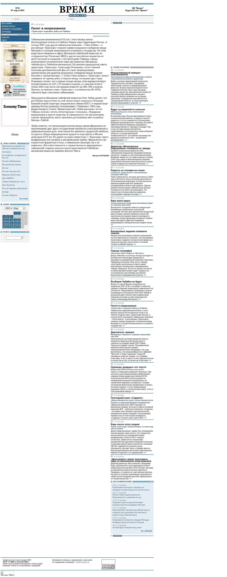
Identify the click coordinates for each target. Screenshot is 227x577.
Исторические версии (11, 164)
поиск (71, 19)
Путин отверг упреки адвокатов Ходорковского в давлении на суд (126, 496)
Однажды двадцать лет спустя (128, 367)
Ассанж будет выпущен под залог (126, 527)
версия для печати (101, 36)
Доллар (5, 192)
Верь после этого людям (125, 424)
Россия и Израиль (9, 195)
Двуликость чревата (122, 332)
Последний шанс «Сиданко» (127, 398)
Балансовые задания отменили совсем (129, 232)
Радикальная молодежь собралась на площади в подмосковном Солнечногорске (130, 488)
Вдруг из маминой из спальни (128, 109)
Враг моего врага (120, 201)
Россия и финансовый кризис (14, 188)
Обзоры (15, 134)
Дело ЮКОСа (8, 178)
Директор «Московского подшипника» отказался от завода (130, 147)
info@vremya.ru (82, 562)
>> (140, 103)
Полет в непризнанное (123, 306)
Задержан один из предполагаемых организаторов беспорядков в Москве (128, 503)
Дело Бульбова (8, 185)
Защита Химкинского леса (13, 181)
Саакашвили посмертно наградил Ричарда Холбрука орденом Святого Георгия (130, 521)
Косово (5, 168)
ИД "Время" (138, 8)
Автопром (6, 152)
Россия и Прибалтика (11, 161)
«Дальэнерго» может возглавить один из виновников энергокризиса (131, 460)
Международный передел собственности (126, 74)
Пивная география (121, 251)
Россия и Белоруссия (11, 171)
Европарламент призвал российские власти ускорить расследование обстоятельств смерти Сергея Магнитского (131, 512)
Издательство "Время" (136, 10)
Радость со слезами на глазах (128, 170)
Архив (16, 19)
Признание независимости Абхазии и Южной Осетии (13, 147)
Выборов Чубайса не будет (126, 281)
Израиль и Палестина (11, 175)
